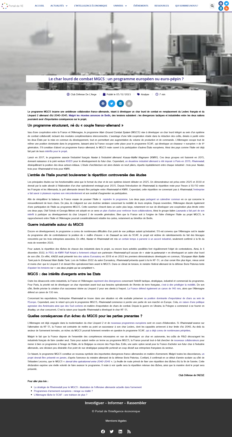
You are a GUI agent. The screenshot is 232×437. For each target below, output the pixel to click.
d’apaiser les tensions (39, 268)
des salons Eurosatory (89, 256)
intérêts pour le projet (56, 151)
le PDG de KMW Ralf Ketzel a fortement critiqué (71, 253)
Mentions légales (116, 420)
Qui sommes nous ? (186, 6)
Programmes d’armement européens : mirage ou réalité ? (63, 391)
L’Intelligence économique (90, 6)
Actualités (57, 6)
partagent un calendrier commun (163, 199)
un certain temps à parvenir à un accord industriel (145, 239)
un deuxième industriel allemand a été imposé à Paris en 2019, (164, 161)
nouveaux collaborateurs (186, 340)
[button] (212, 6)
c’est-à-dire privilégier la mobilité (178, 285)
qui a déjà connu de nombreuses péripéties (168, 331)
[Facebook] (220, 3)
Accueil (39, 6)
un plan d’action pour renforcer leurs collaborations (126, 211)
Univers (118, 6)
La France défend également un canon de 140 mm (154, 288)
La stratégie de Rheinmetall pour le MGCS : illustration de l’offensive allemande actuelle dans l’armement (88, 387)
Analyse (145, 94)
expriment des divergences (107, 281)
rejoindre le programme (115, 199)
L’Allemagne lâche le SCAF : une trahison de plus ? (60, 395)
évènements (141, 6)
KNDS (69, 161)
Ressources (162, 6)
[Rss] (226, 8)
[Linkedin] (220, 8)
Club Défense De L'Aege (83, 94)
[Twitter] (226, 3)
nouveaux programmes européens (128, 323)
